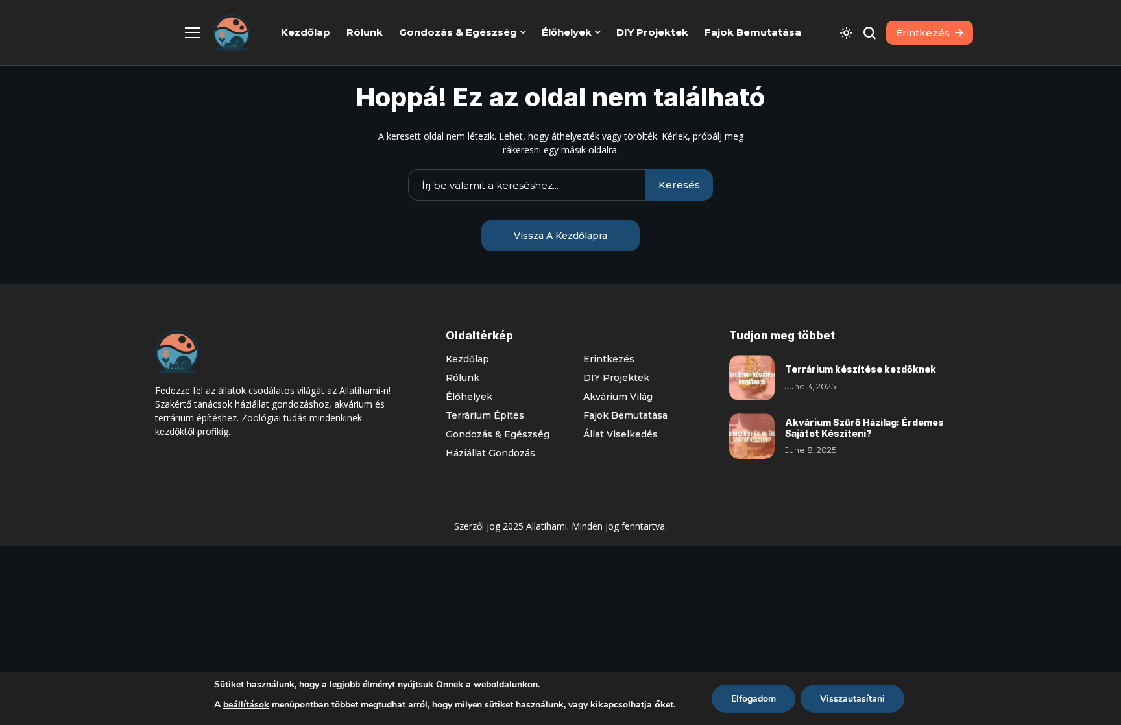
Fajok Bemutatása (625, 415)
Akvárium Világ (618, 396)
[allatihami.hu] (231, 33)
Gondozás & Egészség (497, 434)
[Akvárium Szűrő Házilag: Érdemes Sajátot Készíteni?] (752, 436)
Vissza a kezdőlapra (560, 235)
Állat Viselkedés (620, 434)
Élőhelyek (469, 396)
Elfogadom (753, 699)
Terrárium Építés (485, 415)
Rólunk (462, 378)
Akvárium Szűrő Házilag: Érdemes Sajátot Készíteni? (864, 428)
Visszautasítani (852, 699)
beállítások (246, 704)
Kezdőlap (467, 359)
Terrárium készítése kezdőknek (860, 369)
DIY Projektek (616, 378)
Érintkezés (608, 359)
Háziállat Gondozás (490, 453)
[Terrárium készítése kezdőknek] (752, 377)
